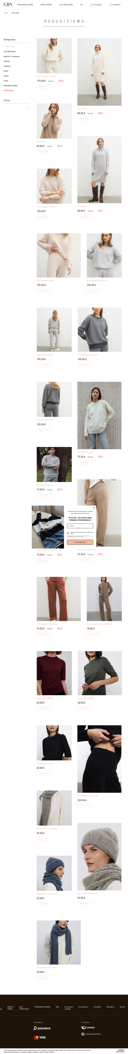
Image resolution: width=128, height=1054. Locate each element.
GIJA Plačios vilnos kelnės (86, 550)
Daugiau (44, 86)
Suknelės (7, 61)
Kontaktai (110, 1007)
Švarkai (6, 76)
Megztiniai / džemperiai (11, 56)
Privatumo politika (69, 1008)
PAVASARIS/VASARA (25, 5)
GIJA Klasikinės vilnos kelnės (47, 624)
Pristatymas (83, 1007)
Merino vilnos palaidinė (45, 698)
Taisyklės (97, 1007)
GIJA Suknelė (82, 109)
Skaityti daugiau (120, 1051)
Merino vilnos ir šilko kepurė (87, 893)
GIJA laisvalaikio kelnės (45, 280)
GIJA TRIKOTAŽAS (66, 5)
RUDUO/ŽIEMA (46, 5)
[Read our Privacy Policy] (92, 536)
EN (81, 5)
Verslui (123, 1007)
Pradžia (6, 13)
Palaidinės (7, 66)
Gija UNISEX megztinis (85, 452)
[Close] (94, 507)
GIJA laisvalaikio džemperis (47, 207)
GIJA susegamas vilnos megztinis (99, 624)
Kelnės (6, 71)
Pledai (6, 81)
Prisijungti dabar (80, 542)
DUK (57, 1007)
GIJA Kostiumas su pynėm (46, 76)
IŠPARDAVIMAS (9, 91)
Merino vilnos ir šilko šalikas (47, 828)
